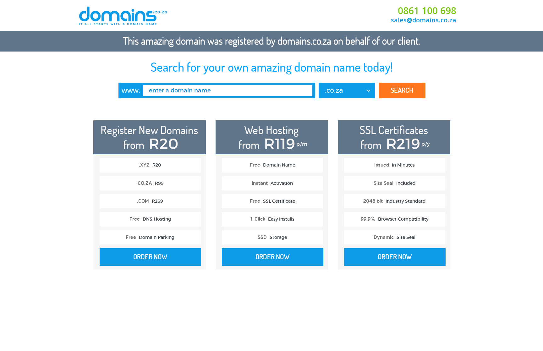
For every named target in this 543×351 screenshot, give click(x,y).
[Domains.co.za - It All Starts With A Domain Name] (123, 24)
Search (402, 90)
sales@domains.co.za (423, 20)
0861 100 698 (427, 10)
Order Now (150, 256)
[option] (149, 198)
